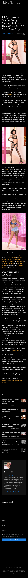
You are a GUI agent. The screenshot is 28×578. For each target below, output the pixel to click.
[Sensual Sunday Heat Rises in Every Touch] (23, 450)
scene (10, 94)
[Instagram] (7, 492)
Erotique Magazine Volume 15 (10, 410)
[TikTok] (13, 492)
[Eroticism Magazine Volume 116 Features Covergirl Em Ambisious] (23, 400)
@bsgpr (4, 382)
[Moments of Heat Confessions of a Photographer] (23, 417)
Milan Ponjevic (9, 261)
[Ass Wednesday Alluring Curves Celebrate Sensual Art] (23, 425)
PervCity (13, 257)
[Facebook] (5, 492)
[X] (16, 492)
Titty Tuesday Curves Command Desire (11, 433)
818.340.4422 (6, 380)
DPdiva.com (8, 255)
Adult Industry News (7, 33)
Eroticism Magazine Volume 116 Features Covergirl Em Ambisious (10, 401)
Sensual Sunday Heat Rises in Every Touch (10, 450)
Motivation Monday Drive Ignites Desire (11, 442)
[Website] (19, 492)
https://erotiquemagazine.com (11, 475)
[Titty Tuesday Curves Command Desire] (23, 433)
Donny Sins (20, 261)
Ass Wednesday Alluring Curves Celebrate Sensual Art (10, 425)
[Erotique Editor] (7, 465)
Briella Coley (10, 259)
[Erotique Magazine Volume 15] (23, 410)
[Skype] (10, 492)
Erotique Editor (9, 472)
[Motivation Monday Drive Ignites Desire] (23, 442)
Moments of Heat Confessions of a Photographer (10, 417)
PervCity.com (19, 255)
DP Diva (8, 257)
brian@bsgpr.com (17, 380)
